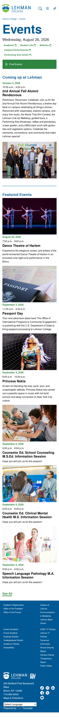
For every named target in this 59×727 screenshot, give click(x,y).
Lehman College (9, 18)
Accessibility (8, 647)
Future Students (10, 632)
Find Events (15, 64)
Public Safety (46, 665)
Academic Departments (13, 604)
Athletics (44, 45)
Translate (28, 708)
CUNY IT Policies (47, 629)
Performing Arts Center (16, 54)
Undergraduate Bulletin (13, 640)
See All (7, 593)
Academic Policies (11, 643)
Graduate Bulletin (11, 636)
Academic (9, 45)
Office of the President (13, 608)
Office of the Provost (12, 612)
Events (22, 18)
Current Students (10, 629)
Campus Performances (16, 49)
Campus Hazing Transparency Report (47, 658)
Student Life (27, 45)
